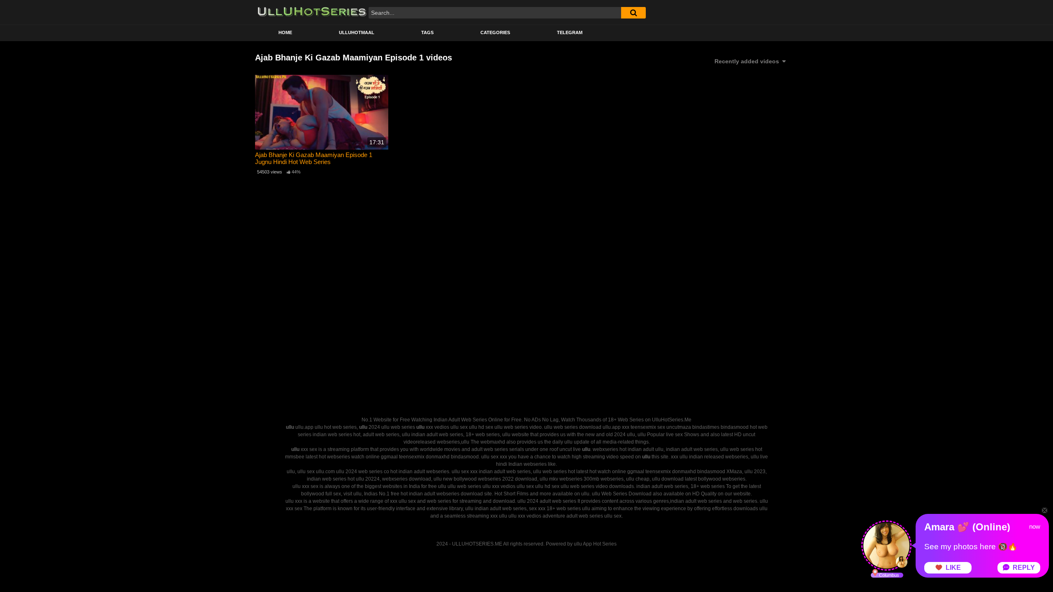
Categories (495, 32)
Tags (427, 32)
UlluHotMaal (356, 32)
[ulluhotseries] (312, 12)
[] (633, 12)
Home (285, 32)
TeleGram (569, 32)
